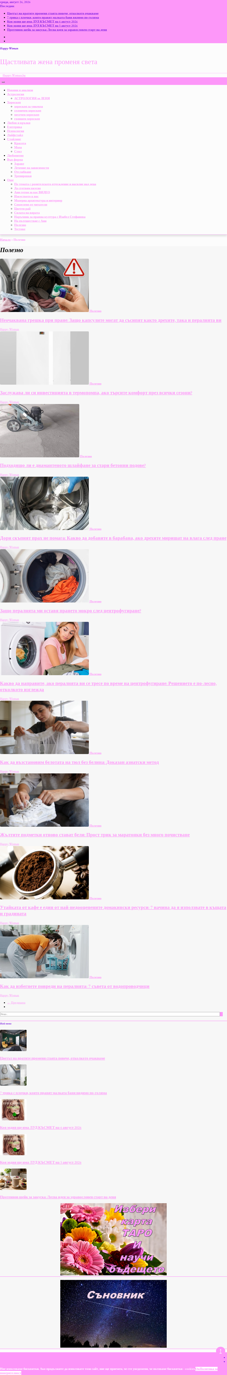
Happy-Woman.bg (14, 75)
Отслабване (22, 172)
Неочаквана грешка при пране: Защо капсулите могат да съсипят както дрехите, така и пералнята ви (111, 320)
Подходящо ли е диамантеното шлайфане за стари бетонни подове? (73, 465)
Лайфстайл (15, 135)
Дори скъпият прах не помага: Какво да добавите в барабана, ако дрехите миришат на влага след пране (113, 538)
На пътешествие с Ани (30, 221)
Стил (18, 151)
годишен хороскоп (27, 119)
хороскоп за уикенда (28, 106)
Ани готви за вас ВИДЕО (32, 192)
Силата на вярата (27, 213)
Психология (15, 131)
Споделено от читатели (30, 205)
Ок (197, 1369)
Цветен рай (22, 209)
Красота (20, 143)
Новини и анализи (20, 90)
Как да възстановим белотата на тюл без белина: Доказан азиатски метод (79, 762)
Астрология (15, 94)
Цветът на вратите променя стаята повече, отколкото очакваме (53, 13)
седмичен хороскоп (27, 111)
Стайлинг (14, 139)
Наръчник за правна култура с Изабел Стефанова (49, 217)
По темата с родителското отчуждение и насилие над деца (55, 184)
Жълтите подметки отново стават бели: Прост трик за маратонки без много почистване (95, 835)
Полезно (20, 225)
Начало (5, 240)
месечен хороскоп (26, 115)
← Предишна (16, 1003)
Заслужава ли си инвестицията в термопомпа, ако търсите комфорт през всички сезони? (96, 393)
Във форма (15, 160)
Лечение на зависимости (31, 168)
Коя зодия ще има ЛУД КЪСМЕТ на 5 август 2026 (42, 26)
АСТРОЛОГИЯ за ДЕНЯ (32, 98)
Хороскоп (14, 102)
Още (10, 180)
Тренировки (23, 176)
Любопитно (15, 156)
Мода (18, 147)
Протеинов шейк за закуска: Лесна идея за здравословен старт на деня (57, 30)
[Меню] (3, 82)
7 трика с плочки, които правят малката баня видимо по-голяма (53, 17)
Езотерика (14, 127)
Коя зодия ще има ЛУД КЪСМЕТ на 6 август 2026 (42, 22)
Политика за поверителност (198, 1354)
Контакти (169, 1354)
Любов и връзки (18, 123)
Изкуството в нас (26, 196)
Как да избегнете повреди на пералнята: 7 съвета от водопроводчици (75, 986)
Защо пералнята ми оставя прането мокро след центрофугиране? (70, 611)
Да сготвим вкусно (27, 188)
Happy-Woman (9, 48)
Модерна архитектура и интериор (38, 200)
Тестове (19, 229)
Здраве (19, 164)
